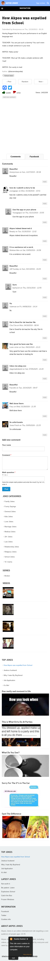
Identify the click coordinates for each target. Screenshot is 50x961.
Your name (6, 445)
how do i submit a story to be (22, 188)
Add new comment (9, 97)
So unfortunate (16, 422)
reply (44, 182)
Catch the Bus (6, 895)
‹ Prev (9, 82)
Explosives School (8, 892)
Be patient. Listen (8, 888)
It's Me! (6, 685)
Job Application (9, 680)
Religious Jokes (10, 552)
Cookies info (6, 919)
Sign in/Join (40, 3)
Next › (41, 82)
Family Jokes (9, 501)
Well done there (16, 404)
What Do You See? (10, 753)
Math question (8, 472)
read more (13, 958)
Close (29, 939)
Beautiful (13, 169)
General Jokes (10, 511)
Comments (16, 157)
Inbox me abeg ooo (17, 366)
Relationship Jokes (11, 547)
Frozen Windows (7, 899)
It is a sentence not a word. (21, 247)
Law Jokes (8, 542)
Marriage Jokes (10, 527)
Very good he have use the (21, 344)
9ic (10, 304)
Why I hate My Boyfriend (13, 675)
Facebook (34, 157)
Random (25, 82)
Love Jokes (8, 522)
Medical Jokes (9, 532)
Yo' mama (8, 562)
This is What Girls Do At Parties (17, 722)
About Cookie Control (11, 939)
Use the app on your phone (24, 210)
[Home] (9, 5)
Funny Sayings (10, 506)
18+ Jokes (8, 537)
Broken (7, 576)
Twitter (3, 915)
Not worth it (5, 884)
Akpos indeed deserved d (20, 229)
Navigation (25, 8)
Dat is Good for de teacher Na (22, 322)
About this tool (27, 954)
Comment (6, 455)
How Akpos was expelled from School (18, 665)
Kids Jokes (8, 516)
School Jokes (8, 76)
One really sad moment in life (16, 691)
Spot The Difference (11, 814)
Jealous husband (10, 670)
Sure (14, 285)
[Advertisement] (25, 126)
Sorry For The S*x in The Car (16, 783)
